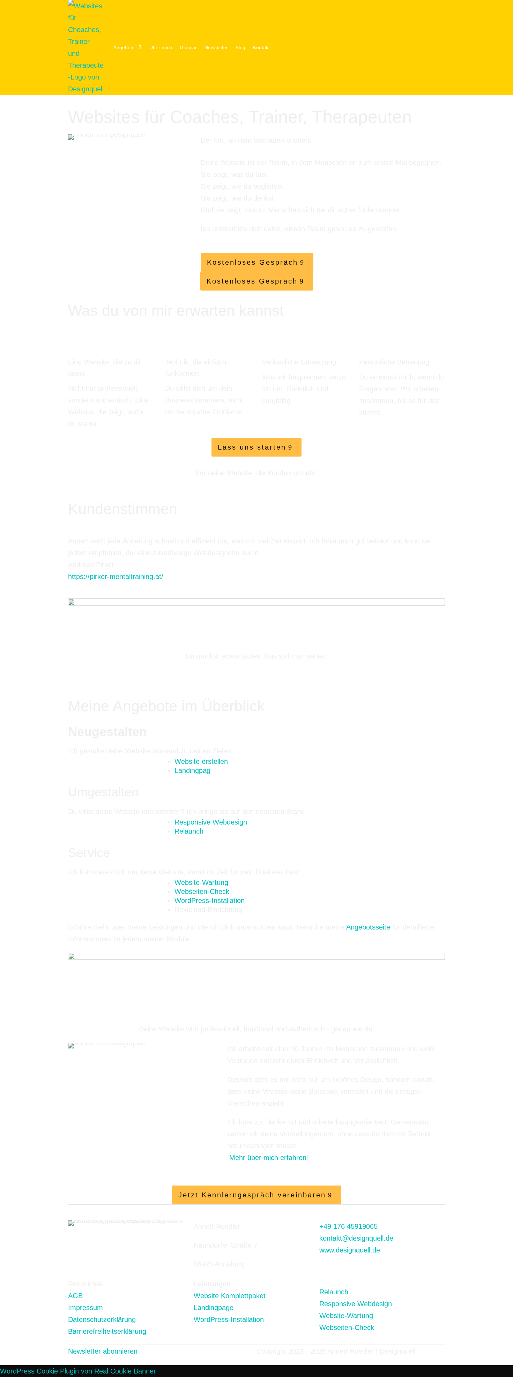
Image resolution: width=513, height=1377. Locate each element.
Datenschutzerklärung (102, 1319)
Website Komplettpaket (230, 1296)
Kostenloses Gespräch (252, 262)
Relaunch (188, 831)
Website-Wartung (201, 882)
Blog (240, 47)
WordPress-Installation (209, 900)
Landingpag (192, 770)
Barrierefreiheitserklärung (107, 1331)
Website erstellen (201, 761)
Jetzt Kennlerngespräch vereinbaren (252, 1195)
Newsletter (216, 47)
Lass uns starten (252, 447)
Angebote (124, 47)
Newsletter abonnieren (102, 1351)
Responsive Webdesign (210, 822)
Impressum (86, 1307)
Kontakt (261, 47)
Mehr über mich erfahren (267, 1157)
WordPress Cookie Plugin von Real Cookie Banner (78, 1371)
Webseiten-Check (201, 891)
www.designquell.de (349, 1250)
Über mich (160, 47)
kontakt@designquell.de (356, 1238)
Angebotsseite (368, 927)
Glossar (188, 47)
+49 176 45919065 (348, 1226)
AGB (75, 1296)
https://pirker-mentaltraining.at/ (115, 576)
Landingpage (213, 1307)
